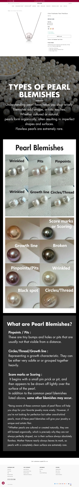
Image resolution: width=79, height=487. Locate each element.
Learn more (58, 46)
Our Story (41, 469)
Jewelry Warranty (26, 469)
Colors (61, 39)
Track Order (9, 471)
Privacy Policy (58, 472)
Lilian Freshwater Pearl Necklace (16, 10)
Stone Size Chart (10, 476)
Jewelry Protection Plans (27, 471)
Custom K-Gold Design (43, 472)
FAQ (8, 472)
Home (9, 10)
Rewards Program (26, 472)
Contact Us (9, 469)
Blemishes (55, 39)
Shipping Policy (58, 469)
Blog (40, 471)
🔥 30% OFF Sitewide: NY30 (39, 1)
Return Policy (58, 471)
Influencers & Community (28, 474)
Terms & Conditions (59, 474)
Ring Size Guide (10, 474)
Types (58, 39)
